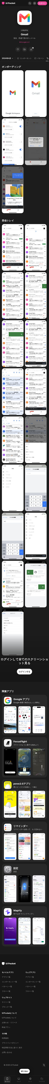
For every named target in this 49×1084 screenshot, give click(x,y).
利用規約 (5, 1038)
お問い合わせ (7, 1052)
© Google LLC (24, 42)
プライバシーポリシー (10, 1043)
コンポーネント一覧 (9, 982)
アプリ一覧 (6, 977)
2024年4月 (6, 58)
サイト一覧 (6, 1002)
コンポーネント (26, 58)
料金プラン (6, 1027)
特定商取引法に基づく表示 (12, 1048)
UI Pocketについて (9, 1018)
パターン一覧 (7, 986)
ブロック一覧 (7, 1007)
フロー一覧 (6, 991)
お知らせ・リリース (9, 1022)
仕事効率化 (24, 30)
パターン (40, 58)
